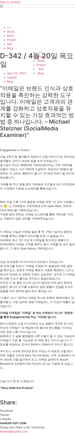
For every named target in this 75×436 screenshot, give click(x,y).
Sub (9, 44)
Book (10, 35)
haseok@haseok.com (14, 431)
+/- (9, 27)
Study (11, 31)
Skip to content (10, 2)
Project (11, 40)
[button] (37, 411)
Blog (10, 48)
